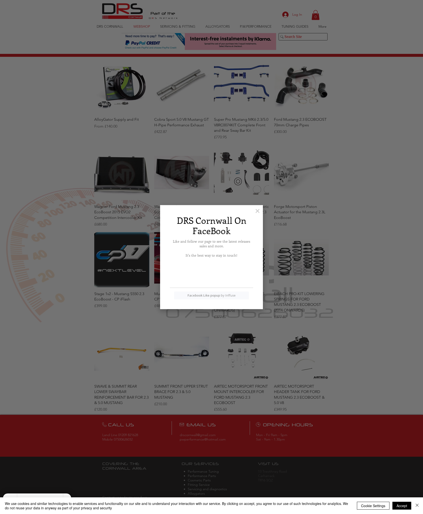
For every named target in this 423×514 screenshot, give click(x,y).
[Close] (417, 505)
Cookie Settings (373, 505)
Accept (402, 505)
